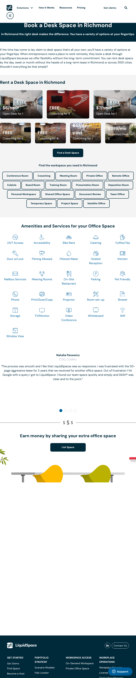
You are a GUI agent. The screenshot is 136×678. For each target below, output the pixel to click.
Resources (66, 7)
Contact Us (120, 645)
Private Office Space (77, 668)
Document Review (90, 194)
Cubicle (11, 185)
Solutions (23, 7)
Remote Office (120, 176)
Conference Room (17, 176)
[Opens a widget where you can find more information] (120, 671)
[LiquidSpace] (22, 645)
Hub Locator (42, 672)
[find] (125, 7)
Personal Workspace (23, 194)
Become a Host (15, 673)
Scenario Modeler (45, 667)
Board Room (33, 185)
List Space (68, 447)
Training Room (58, 185)
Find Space (13, 668)
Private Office (94, 176)
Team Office (117, 194)
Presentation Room (87, 185)
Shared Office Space (57, 194)
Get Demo (13, 663)
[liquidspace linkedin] (107, 646)
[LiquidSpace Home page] (9, 8)
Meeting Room (68, 176)
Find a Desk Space (68, 152)
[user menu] (10, 15)
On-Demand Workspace (80, 663)
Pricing (81, 7)
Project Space (69, 203)
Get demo (110, 7)
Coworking (44, 176)
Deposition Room (118, 185)
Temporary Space (41, 203)
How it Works (47, 7)
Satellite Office (96, 203)
